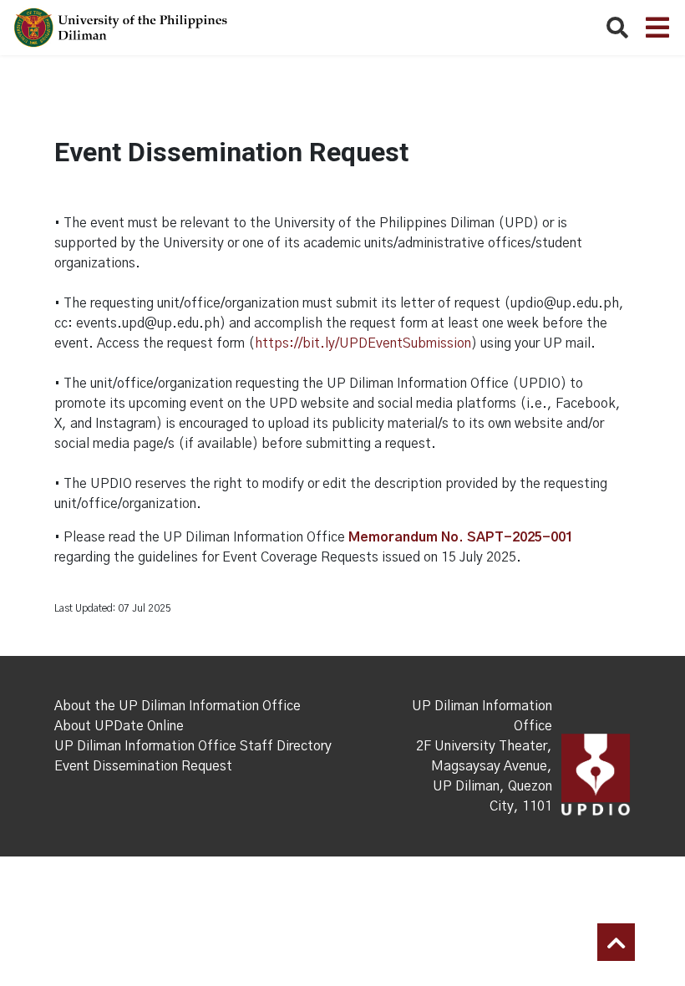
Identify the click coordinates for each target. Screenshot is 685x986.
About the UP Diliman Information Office (177, 706)
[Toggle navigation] (657, 27)
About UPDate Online (119, 726)
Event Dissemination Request (143, 766)
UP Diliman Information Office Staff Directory (193, 746)
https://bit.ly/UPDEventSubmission (363, 343)
